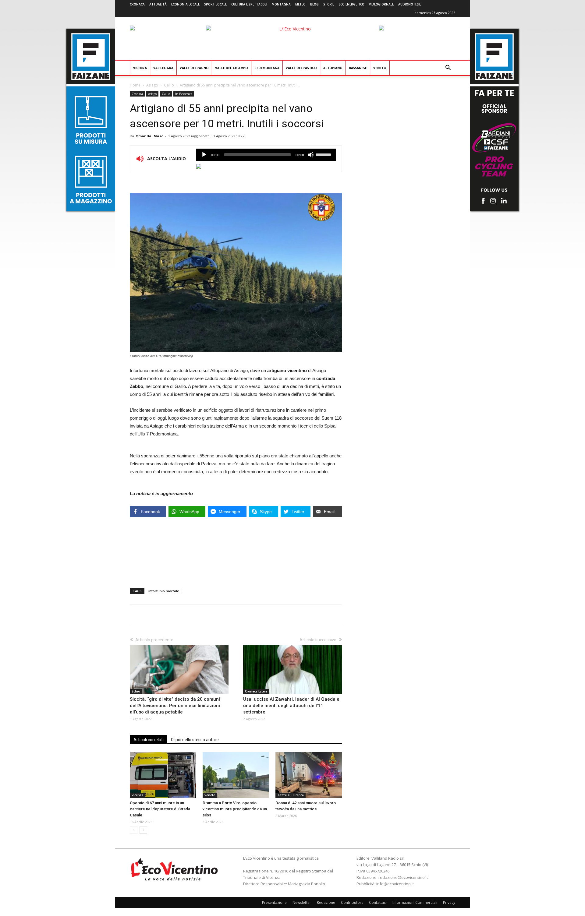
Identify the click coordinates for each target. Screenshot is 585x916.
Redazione (326, 902)
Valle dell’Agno (194, 68)
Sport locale (215, 4)
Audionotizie (409, 4)
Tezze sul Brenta (290, 795)
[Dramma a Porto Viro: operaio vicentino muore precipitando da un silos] (236, 775)
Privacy (449, 902)
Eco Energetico (351, 4)
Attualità (158, 4)
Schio (136, 691)
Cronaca (137, 4)
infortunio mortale (163, 591)
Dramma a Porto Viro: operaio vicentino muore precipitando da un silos (235, 809)
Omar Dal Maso (149, 136)
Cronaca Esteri (256, 691)
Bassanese (358, 68)
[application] (266, 155)
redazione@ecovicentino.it (403, 877)
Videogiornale (381, 4)
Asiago (152, 85)
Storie (328, 4)
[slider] (324, 154)
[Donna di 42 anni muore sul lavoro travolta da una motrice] (308, 775)
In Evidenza (183, 94)
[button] (448, 68)
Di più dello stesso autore (195, 739)
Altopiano (332, 68)
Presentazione (274, 902)
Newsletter (301, 902)
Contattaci (378, 902)
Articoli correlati (148, 739)
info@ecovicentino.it (395, 883)
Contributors (352, 902)
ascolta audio (204, 155)
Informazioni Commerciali (414, 902)
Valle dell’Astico (301, 68)
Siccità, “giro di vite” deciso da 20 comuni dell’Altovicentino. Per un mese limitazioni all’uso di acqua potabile (175, 705)
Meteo (300, 4)
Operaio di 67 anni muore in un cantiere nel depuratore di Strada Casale (160, 809)
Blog (314, 4)
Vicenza (140, 68)
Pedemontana (266, 68)
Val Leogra (163, 68)
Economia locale (185, 4)
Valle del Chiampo (231, 68)
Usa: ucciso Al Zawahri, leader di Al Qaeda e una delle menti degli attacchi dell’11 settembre (291, 705)
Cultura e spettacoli (249, 4)
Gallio (169, 85)
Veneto (379, 68)
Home (135, 85)
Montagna (281, 4)
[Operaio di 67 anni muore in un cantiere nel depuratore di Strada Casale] (163, 775)
